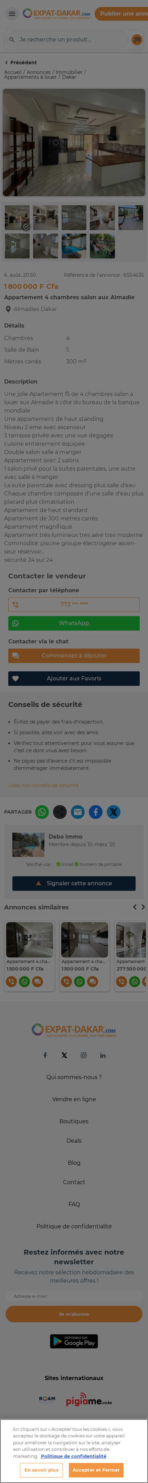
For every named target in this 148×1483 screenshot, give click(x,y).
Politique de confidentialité (73, 1456)
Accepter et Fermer (96, 1470)
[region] (74, 1451)
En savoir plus (41, 1470)
